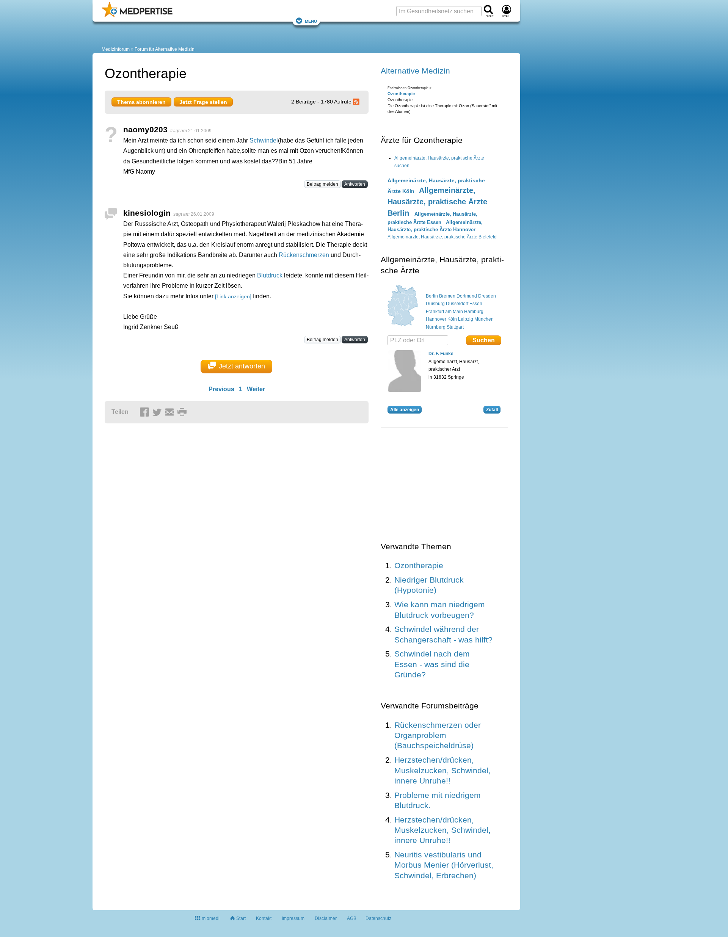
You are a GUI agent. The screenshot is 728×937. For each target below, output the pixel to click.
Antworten (354, 184)
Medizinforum (116, 49)
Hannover (436, 319)
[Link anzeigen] (233, 296)
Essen (475, 303)
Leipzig (465, 319)
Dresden (487, 296)
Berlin (432, 296)
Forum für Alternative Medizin (165, 49)
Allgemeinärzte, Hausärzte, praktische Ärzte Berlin (437, 201)
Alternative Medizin (415, 70)
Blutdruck (269, 275)
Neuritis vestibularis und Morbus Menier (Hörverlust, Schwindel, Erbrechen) (443, 865)
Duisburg (435, 303)
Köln (452, 319)
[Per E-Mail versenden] (170, 412)
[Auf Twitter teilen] (158, 412)
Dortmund (467, 296)
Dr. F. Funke (440, 353)
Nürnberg (436, 327)
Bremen (447, 296)
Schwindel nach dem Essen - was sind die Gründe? (432, 664)
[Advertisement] (222, 500)
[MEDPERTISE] (137, 15)
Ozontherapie (401, 93)
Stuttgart (455, 327)
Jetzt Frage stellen (203, 102)
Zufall (492, 409)
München (484, 319)
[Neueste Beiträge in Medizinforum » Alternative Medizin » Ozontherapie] (357, 102)
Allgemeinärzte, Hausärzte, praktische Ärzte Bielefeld (442, 237)
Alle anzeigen (404, 409)
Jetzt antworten (242, 366)
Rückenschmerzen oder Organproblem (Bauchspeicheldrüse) (437, 735)
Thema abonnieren (141, 102)
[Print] (183, 412)
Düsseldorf (457, 303)
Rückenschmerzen (304, 255)
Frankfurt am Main (444, 311)
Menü (311, 20)
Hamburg (473, 311)
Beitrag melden (322, 184)
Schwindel (263, 140)
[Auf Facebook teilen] (145, 412)
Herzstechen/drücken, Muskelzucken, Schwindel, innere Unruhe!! (442, 770)
